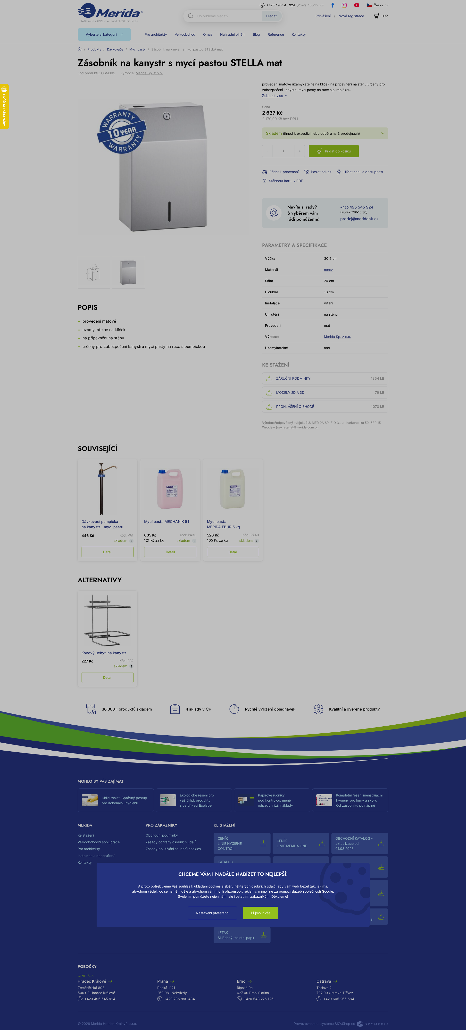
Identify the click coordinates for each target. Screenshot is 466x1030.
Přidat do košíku (338, 151)
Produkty (94, 49)
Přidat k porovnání (284, 172)
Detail (107, 552)
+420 (280, 5)
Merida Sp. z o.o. (149, 73)
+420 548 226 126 (259, 999)
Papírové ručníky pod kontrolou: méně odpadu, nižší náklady (275, 800)
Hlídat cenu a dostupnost (363, 172)
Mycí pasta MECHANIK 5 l (166, 521)
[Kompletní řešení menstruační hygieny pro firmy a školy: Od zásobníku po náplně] (324, 800)
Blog (256, 34)
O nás (207, 34)
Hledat (271, 16)
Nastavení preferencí (212, 913)
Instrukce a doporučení (96, 856)
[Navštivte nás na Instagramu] (344, 5)
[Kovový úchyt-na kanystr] (107, 620)
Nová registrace (351, 16)
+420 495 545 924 (99, 999)
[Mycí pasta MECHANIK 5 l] (170, 489)
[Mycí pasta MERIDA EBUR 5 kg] (233, 489)
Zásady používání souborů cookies (173, 849)
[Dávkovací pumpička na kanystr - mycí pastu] (107, 489)
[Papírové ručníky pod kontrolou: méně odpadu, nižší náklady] (246, 800)
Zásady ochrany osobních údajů (171, 842)
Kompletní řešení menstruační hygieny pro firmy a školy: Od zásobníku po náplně (359, 800)
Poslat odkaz (321, 172)
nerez (328, 270)
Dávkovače (115, 49)
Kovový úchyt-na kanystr (104, 653)
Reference (276, 34)
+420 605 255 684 (338, 999)
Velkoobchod (185, 34)
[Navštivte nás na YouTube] (356, 5)
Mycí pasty (137, 49)
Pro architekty (156, 34)
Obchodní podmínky (162, 835)
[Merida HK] (110, 12)
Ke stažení (86, 835)
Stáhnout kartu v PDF (286, 181)
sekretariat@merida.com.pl (297, 427)
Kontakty (299, 34)
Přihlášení (323, 16)
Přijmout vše (260, 913)
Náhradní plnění (232, 34)
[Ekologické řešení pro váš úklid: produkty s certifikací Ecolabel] (168, 800)
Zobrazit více (272, 95)
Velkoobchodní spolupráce (99, 842)
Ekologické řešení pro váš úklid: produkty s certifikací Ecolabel (197, 800)
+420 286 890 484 (179, 999)
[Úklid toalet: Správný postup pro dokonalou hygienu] (90, 800)
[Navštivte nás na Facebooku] (333, 5)
